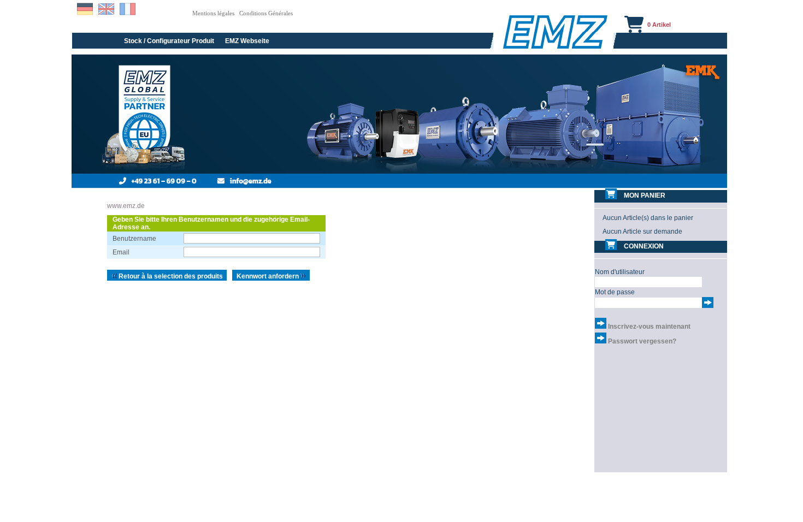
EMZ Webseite (247, 41)
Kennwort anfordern (268, 276)
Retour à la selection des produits (170, 276)
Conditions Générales (266, 13)
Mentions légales (213, 13)
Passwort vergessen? (642, 341)
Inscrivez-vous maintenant (649, 326)
